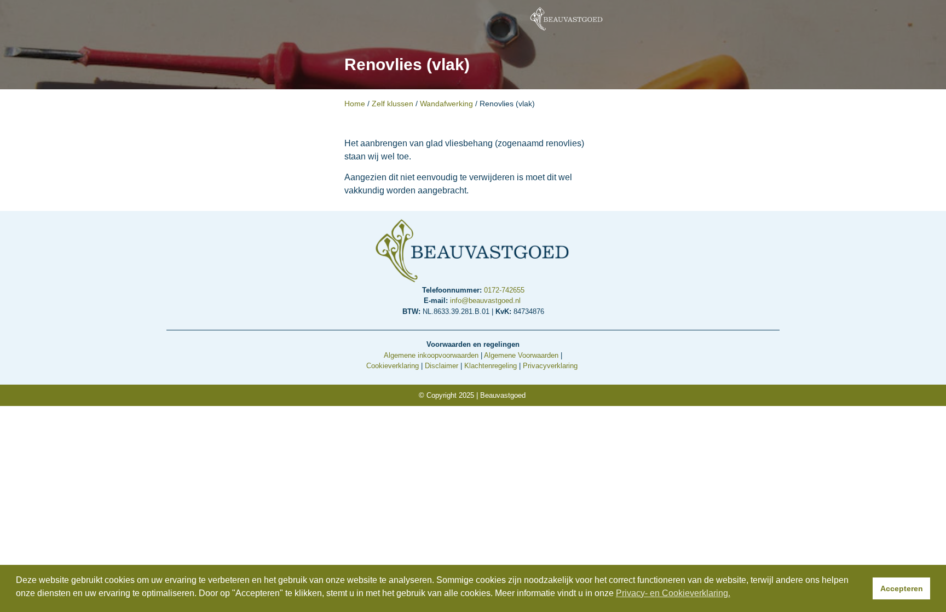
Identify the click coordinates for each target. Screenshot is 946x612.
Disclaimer (441, 366)
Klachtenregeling (490, 366)
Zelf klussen (392, 104)
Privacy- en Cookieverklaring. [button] (673, 593)
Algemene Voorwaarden (521, 355)
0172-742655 (504, 290)
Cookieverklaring (392, 366)
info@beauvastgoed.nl (486, 300)
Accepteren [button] (901, 588)
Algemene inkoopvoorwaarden (431, 355)
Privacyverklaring (550, 366)
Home (354, 104)
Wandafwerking (446, 104)
